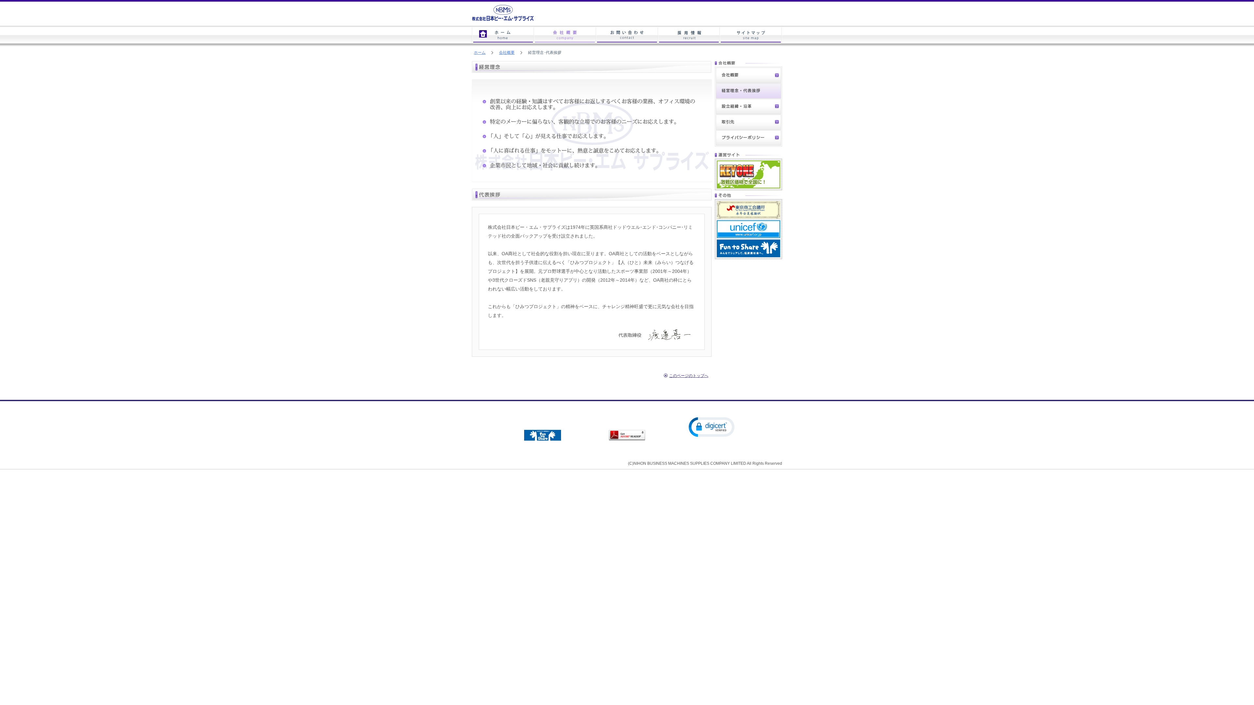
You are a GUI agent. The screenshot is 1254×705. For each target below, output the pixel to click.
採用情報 (689, 35)
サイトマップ (751, 35)
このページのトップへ (688, 375)
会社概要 (507, 52)
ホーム (503, 35)
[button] (711, 426)
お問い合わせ (627, 35)
